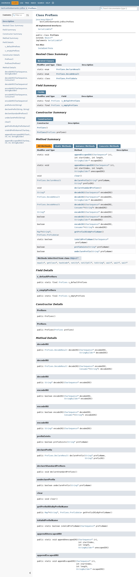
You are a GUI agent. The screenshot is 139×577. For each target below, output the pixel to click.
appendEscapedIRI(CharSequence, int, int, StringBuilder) (19, 142)
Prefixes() (9, 59)
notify (74, 263)
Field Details (8, 42)
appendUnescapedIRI (84, 165)
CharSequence (99, 155)
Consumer (78, 208)
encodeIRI (79, 212)
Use (21, 3)
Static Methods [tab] (63, 146)
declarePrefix (81, 180)
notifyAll (86, 263)
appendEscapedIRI (83, 155)
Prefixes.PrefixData (66, 78)
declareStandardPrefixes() (16, 113)
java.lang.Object (44, 19)
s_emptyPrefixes (12, 51)
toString (98, 263)
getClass (51, 263)
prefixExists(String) (13, 105)
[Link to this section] (70, 54)
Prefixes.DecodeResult (67, 74)
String (93, 180)
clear (77, 176)
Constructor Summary (12, 34)
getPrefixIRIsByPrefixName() (17, 126)
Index (33, 3)
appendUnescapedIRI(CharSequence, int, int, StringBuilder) (19, 136)
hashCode (63, 263)
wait (108, 263)
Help (48, 3)
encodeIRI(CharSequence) (16, 101)
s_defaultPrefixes (12, 47)
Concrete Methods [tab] (109, 146)
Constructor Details (11, 55)
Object (48, 38)
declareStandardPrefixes (86, 188)
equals (40, 263)
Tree (27, 3)
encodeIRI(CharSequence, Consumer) (16, 96)
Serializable (44, 29)
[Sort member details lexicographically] (28, 15)
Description (8, 21)
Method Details (9, 68)
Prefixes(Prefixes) (12, 63)
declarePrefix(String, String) (17, 109)
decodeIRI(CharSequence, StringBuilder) (16, 73)
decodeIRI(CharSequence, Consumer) (16, 79)
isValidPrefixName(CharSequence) (19, 130)
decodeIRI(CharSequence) (16, 84)
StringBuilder (81, 161)
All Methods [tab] (44, 146)
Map (38, 232)
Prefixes (32, 8)
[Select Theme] (53, 3)
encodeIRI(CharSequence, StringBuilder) (16, 89)
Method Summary (10, 38)
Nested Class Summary (13, 26)
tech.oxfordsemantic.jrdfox (13, 8)
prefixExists (80, 247)
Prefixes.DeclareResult (68, 69)
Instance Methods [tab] (85, 146)
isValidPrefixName (83, 239)
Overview (5, 3)
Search (41, 3)
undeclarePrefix (82, 251)
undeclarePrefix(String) (15, 118)
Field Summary (9, 30)
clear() (8, 122)
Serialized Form (45, 48)
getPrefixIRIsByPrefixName (88, 232)
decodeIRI (79, 192)
